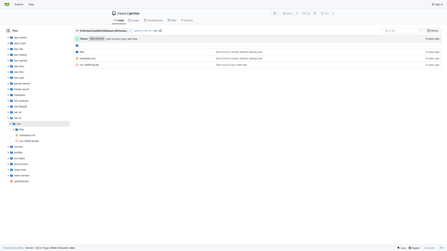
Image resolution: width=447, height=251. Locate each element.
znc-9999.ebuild (89, 64)
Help (31, 4)
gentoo (134, 13)
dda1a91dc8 (97, 38)
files (82, 51)
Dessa (121, 13)
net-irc (148, 30)
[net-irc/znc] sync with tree (121, 38)
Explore (19, 4)
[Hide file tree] (8, 30)
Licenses (430, 247)
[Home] (7, 4)
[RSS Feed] (275, 13)
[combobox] (403, 30)
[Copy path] (160, 30)
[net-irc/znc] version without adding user (239, 51)
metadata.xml (87, 58)
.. (80, 45)
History (435, 30)
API (442, 247)
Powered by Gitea (13, 247)
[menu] (401, 247)
